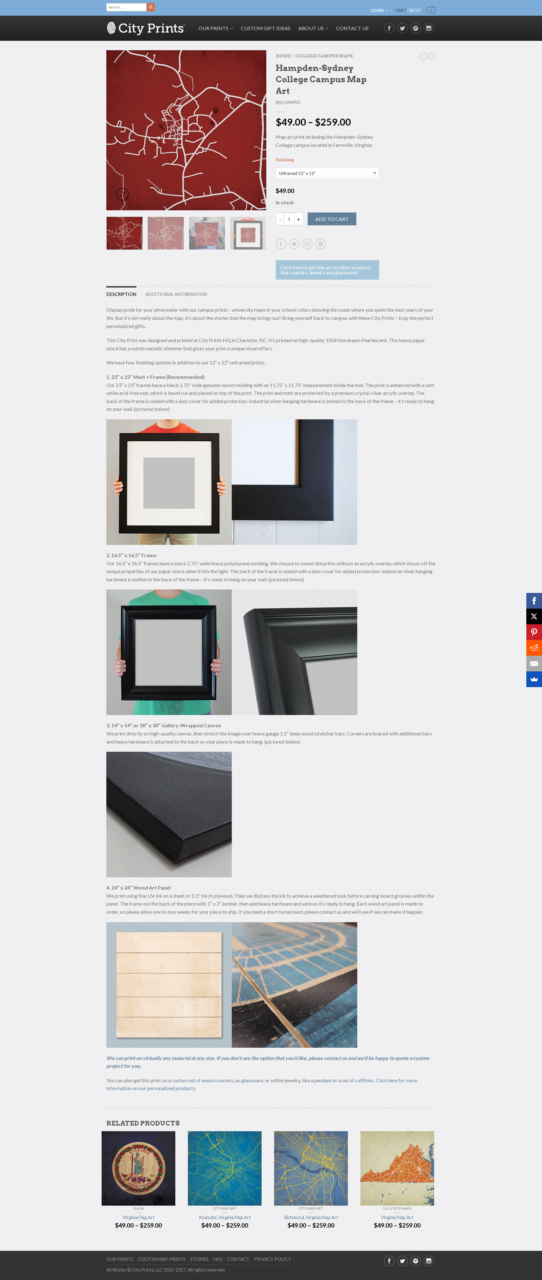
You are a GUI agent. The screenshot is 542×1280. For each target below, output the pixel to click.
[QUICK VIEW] (138, 1168)
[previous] (115, 130)
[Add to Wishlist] (250, 66)
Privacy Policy (272, 1259)
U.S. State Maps (397, 1208)
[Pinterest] (534, 632)
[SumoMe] (534, 679)
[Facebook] (534, 601)
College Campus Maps (324, 56)
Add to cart (332, 219)
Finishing (285, 160)
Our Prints (119, 1259)
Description (121, 294)
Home (283, 56)
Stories (199, 1259)
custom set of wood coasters (202, 1080)
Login (377, 10)
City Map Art (225, 1208)
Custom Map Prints (161, 1259)
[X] (534, 616)
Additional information (176, 294)
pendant (323, 1080)
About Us (311, 28)
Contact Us (352, 28)
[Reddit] (534, 648)
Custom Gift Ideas (265, 28)
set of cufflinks (358, 1080)
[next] (258, 130)
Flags (138, 1208)
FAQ (217, 1259)
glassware (252, 1080)
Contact (238, 1259)
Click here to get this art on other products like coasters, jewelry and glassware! (325, 269)
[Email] (534, 663)
